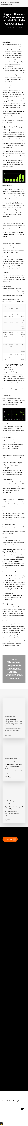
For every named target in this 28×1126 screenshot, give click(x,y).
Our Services (17, 10)
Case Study (9, 10)
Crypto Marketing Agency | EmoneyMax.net (10, 3)
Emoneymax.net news (15, 758)
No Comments (11, 30)
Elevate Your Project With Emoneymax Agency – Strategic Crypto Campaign (14, 669)
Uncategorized (14, 761)
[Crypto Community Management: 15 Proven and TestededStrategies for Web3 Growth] (14, 718)
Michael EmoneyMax (11, 27)
